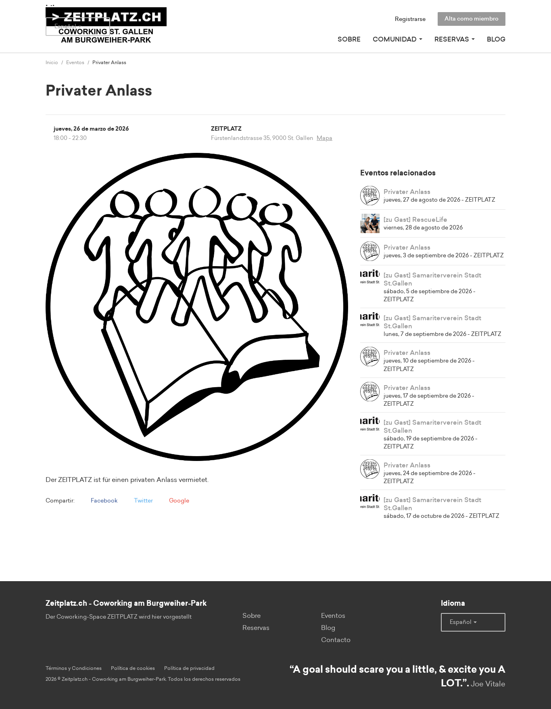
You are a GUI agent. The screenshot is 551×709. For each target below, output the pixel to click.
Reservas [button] (452, 39)
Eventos (75, 62)
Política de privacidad (189, 668)
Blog (496, 39)
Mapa (324, 138)
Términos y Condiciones (74, 668)
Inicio (52, 62)
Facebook (104, 501)
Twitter (143, 501)
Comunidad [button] (395, 39)
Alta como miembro (472, 19)
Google (178, 501)
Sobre (349, 39)
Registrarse (410, 19)
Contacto (336, 640)
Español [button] (65, 26)
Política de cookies (133, 668)
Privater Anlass (407, 192)
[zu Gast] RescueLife (415, 220)
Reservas (255, 628)
